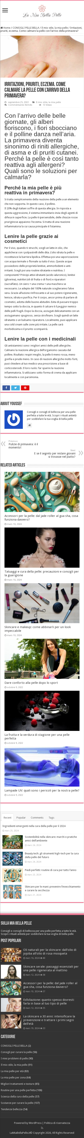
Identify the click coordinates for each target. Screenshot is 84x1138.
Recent (7, 817)
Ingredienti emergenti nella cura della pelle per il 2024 (33, 826)
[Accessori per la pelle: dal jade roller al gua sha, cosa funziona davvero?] (11, 988)
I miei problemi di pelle (14, 1058)
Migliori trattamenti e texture (17, 1083)
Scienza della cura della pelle (17, 1096)
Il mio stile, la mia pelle (54, 27)
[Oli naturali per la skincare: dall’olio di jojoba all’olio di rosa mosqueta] (11, 955)
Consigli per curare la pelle (16, 1052)
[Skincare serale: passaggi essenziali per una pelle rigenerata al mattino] (11, 972)
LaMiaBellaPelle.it (20, 1132)
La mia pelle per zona (13, 1077)
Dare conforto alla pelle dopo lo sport (31, 683)
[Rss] (42, 1128)
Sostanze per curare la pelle (17, 1102)
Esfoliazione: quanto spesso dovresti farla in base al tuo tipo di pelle (48, 1001)
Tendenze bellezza (11, 1109)
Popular (21, 817)
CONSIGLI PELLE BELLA (26, 27)
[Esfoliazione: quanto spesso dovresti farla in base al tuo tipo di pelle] (11, 1005)
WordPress (35, 1122)
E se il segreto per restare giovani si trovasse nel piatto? (54, 453)
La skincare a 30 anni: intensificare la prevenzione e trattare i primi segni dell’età (49, 1020)
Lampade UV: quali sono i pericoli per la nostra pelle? (41, 790)
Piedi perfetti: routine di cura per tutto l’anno (50, 870)
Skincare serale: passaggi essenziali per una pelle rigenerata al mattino (51, 968)
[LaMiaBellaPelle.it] (42, 10)
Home (6, 27)
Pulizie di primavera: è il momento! (23, 444)
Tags (51, 817)
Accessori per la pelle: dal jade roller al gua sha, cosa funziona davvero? (50, 985)
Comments (37, 817)
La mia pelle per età (12, 1071)
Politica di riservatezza (57, 1122)
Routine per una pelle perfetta (18, 1090)
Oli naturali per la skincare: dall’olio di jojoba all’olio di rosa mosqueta (49, 951)
